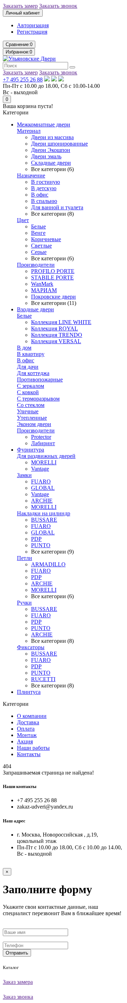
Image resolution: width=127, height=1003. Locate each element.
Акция (25, 741)
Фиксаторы (30, 647)
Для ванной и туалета (57, 207)
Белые (38, 226)
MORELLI (43, 462)
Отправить (17, 953)
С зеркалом (30, 386)
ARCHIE (42, 501)
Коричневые (46, 239)
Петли (24, 558)
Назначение (31, 175)
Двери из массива (52, 137)
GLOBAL (43, 488)
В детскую (43, 188)
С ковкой (28, 392)
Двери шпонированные (59, 144)
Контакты (29, 754)
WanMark (42, 284)
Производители (36, 265)
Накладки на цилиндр (43, 513)
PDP (36, 539)
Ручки (24, 603)
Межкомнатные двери (43, 124)
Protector (41, 437)
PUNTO (40, 545)
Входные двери (35, 309)
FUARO (41, 481)
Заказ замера (18, 982)
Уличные (27, 411)
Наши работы (33, 748)
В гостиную (45, 182)
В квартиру (30, 354)
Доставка (28, 722)
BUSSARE (44, 520)
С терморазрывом (38, 399)
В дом (24, 348)
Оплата (26, 729)
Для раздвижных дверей (46, 456)
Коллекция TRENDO (56, 335)
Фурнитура (30, 450)
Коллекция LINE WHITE (61, 322)
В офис (39, 195)
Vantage (40, 469)
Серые (39, 252)
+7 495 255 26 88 (23, 79)
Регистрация (32, 32)
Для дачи (27, 367)
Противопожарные (40, 379)
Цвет (23, 220)
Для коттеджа (33, 373)
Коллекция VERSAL (56, 341)
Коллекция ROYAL (54, 328)
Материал (29, 131)
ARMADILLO (48, 564)
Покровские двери (53, 297)
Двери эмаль (46, 156)
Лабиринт (43, 443)
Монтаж (27, 735)
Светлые (41, 246)
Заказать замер (20, 6)
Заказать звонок (58, 6)
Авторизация (33, 25)
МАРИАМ (44, 290)
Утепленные (32, 418)
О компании (32, 716)
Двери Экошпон (50, 150)
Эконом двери (34, 424)
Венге (38, 233)
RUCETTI (43, 679)
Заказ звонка (18, 997)
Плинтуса (29, 692)
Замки (24, 475)
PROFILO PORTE (52, 271)
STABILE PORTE (52, 277)
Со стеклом (30, 405)
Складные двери (51, 163)
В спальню (44, 201)
